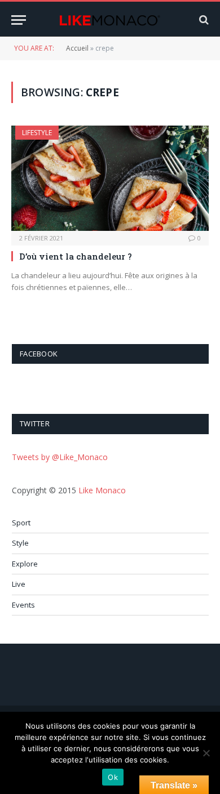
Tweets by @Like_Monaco (60, 457)
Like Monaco (102, 490)
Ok (113, 777)
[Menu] (18, 20)
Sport (21, 523)
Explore (25, 564)
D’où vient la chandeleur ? (75, 256)
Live (18, 584)
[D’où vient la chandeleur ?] (110, 178)
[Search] (203, 20)
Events (23, 605)
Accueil (77, 48)
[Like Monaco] (110, 20)
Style (20, 543)
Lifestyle (37, 132)
